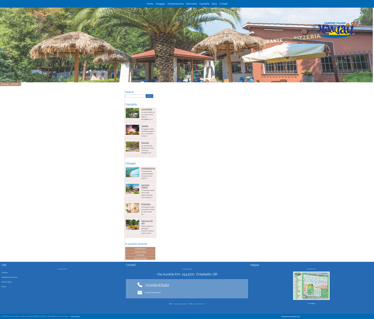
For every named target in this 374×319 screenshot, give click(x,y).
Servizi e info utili (140, 258)
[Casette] (132, 130)
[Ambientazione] (132, 172)
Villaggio (160, 3)
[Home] (335, 30)
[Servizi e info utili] (132, 224)
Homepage (5, 84)
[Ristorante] (132, 208)
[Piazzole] (132, 146)
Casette (144, 126)
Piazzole (145, 142)
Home (149, 3)
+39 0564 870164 (157, 285)
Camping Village (145, 186)
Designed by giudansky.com (290, 316)
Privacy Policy (75, 316)
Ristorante (191, 3)
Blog (214, 3)
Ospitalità (204, 3)
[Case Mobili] (132, 113)
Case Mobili (146, 109)
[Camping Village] (132, 189)
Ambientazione (175, 3)
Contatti (223, 3)
